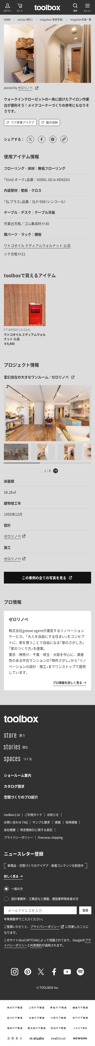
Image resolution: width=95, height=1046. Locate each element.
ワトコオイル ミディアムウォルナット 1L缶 (37, 245)
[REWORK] (80, 1038)
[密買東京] (15, 1038)
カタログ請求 (14, 786)
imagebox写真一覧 (80, 19)
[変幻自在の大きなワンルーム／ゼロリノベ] (47, 413)
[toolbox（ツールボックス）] (47, 7)
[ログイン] (7, 7)
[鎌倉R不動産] (80, 1008)
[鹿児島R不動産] (37, 1028)
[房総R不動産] (58, 1008)
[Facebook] (54, 971)
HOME (7, 19)
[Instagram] (14, 971)
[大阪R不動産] (58, 1018)
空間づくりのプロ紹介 (21, 796)
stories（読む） (25, 19)
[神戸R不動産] (80, 1018)
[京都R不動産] (37, 1018)
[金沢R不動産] (15, 1018)
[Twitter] (41, 971)
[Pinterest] (27, 971)
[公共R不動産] (80, 1028)
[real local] (58, 1038)
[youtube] (67, 971)
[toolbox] (21, 719)
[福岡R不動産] (15, 1028)
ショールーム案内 (17, 775)
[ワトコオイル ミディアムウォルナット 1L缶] (25, 305)
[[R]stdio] (37, 1038)
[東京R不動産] (15, 1008)
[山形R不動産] (37, 1008)
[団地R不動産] (58, 1028)
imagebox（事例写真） (51, 19)
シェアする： (14, 139)
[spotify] (80, 971)
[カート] (20, 7)
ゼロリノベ (25, 88)
